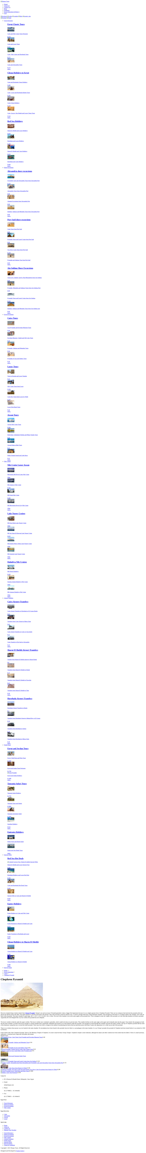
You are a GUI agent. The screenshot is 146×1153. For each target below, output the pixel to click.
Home (5, 4)
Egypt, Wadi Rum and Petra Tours (19, 1071)
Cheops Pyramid (30, 1013)
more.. (9, 69)
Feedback (6, 10)
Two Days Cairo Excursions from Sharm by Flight (43, 1069)
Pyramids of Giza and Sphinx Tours (18, 1047)
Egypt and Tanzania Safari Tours (17, 1056)
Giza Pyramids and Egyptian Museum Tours (30, 1037)
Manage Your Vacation (10, 1130)
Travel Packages (8, 20)
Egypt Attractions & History (11, 12)
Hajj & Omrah (8, 1143)
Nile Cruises (7, 461)
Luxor (5, 1119)
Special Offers (8, 855)
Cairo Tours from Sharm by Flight (17, 1068)
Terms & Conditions (9, 1145)
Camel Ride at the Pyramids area (23, 1050)
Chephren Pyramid (9, 975)
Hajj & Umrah (8, 967)
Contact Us (7, 7)
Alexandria (7, 1116)
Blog (5, 9)
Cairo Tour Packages (11, 1072)
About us (6, 1127)
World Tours (7, 745)
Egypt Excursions (9, 314)
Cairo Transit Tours (27, 1049)
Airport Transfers (8, 598)
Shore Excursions (8, 167)
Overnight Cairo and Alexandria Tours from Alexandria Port (47, 1062)
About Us (6, 6)
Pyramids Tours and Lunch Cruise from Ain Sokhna (22, 1061)
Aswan (6, 1117)
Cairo (5, 973)
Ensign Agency (20, 1151)
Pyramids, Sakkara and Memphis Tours (18, 1042)
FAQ (5, 13)
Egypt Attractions (8, 972)
